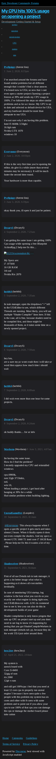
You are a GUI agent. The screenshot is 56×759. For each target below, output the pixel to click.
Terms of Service (11, 744)
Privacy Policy (30, 744)
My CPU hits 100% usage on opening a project (25, 13)
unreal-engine (14, 37)
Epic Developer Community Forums (20, 3)
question (14, 31)
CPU (15, 43)
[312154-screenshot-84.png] (19, 253)
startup (14, 49)
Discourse (21, 751)
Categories (17, 738)
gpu (14, 55)
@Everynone (11, 525)
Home (5, 738)
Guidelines (31, 738)
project (14, 25)
